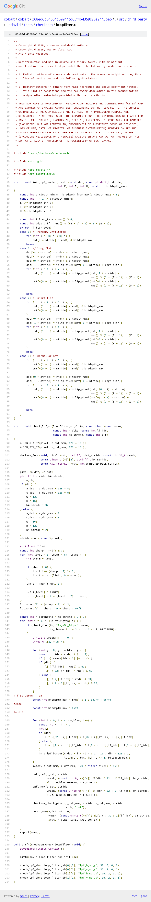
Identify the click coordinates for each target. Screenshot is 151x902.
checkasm (44, 24)
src (121, 19)
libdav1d (13, 24)
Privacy (34, 896)
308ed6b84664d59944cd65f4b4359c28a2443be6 (72, 19)
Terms (45, 896)
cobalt (9, 19)
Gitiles (24, 896)
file (84, 34)
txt (134, 896)
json (144, 896)
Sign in (143, 6)
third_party (137, 19)
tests (28, 24)
